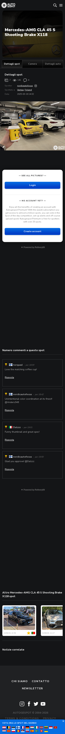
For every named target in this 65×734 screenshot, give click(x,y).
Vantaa (20, 90)
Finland (28, 90)
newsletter (32, 688)
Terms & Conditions (22, 718)
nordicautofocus (25, 85)
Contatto (41, 681)
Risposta (9, 377)
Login (32, 185)
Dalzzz (17, 427)
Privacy (49, 718)
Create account (32, 231)
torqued (17, 364)
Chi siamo (20, 681)
